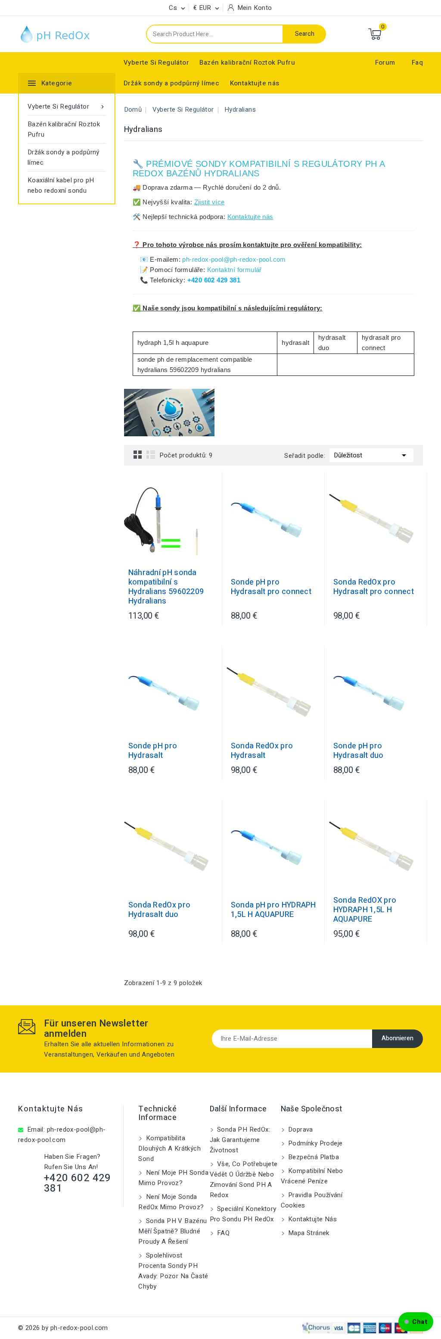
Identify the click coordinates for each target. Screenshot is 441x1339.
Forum (385, 62)
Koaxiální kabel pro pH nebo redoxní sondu (61, 185)
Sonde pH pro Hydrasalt (152, 750)
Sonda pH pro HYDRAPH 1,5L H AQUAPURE (273, 910)
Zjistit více (209, 202)
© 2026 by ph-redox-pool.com (63, 1328)
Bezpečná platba (312, 1157)
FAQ (222, 1233)
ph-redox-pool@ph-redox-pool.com (234, 259)
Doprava (299, 1129)
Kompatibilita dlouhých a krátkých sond (169, 1148)
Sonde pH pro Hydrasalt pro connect (271, 587)
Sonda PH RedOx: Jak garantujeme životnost (240, 1140)
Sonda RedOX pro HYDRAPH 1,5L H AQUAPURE (365, 910)
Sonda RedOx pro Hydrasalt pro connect (373, 587)
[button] (415, 1321)
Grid (138, 454)
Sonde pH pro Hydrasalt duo (358, 750)
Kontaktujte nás (255, 83)
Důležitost (371, 455)
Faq (417, 62)
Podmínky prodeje (314, 1143)
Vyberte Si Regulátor (156, 62)
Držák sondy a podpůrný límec (171, 83)
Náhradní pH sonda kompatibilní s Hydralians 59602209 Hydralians (166, 587)
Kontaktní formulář (234, 269)
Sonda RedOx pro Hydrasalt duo (159, 910)
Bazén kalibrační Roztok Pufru (247, 62)
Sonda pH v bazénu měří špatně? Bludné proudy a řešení (172, 1231)
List (150, 454)
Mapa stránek (307, 1233)
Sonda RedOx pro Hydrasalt (262, 750)
